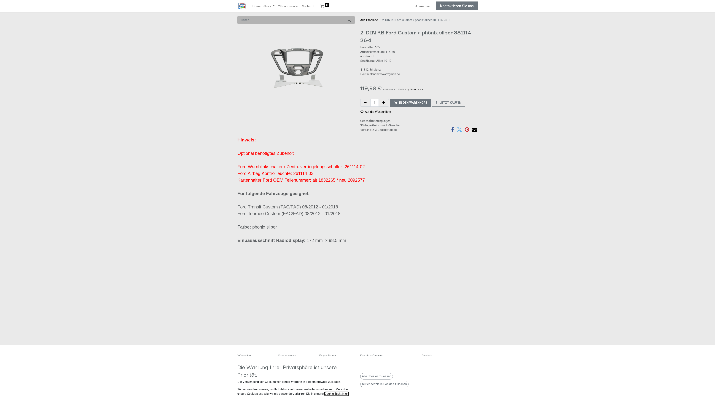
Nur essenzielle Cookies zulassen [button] (384, 384)
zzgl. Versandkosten (414, 89)
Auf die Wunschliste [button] (378, 112)
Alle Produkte (369, 20)
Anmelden (422, 5)
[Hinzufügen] (384, 103)
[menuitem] (256, 6)
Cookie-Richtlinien (336, 393)
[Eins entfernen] (365, 103)
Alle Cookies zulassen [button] (376, 376)
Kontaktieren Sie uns (457, 6)
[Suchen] (349, 20)
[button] (410, 103)
